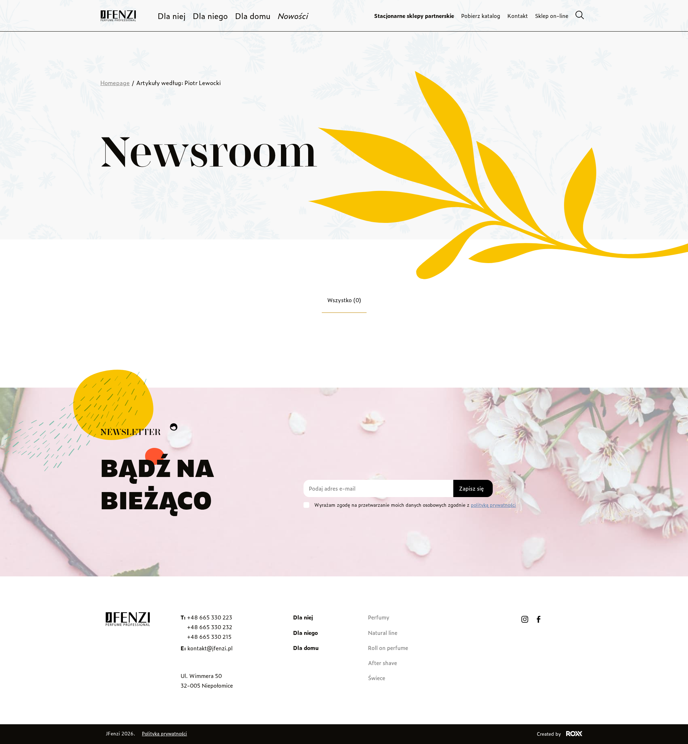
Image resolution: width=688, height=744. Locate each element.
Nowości (293, 16)
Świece (376, 678)
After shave (382, 663)
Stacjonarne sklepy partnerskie (414, 15)
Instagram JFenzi (525, 619)
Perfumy (379, 617)
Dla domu (253, 16)
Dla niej (172, 16)
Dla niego (210, 16)
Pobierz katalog (480, 15)
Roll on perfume (388, 648)
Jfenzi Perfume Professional (118, 15)
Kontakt (517, 15)
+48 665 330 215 (209, 636)
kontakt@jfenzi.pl (210, 648)
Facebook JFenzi (538, 619)
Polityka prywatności (164, 733)
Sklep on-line (551, 15)
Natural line (382, 632)
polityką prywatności (493, 504)
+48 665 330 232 (209, 627)
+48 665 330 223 (209, 617)
